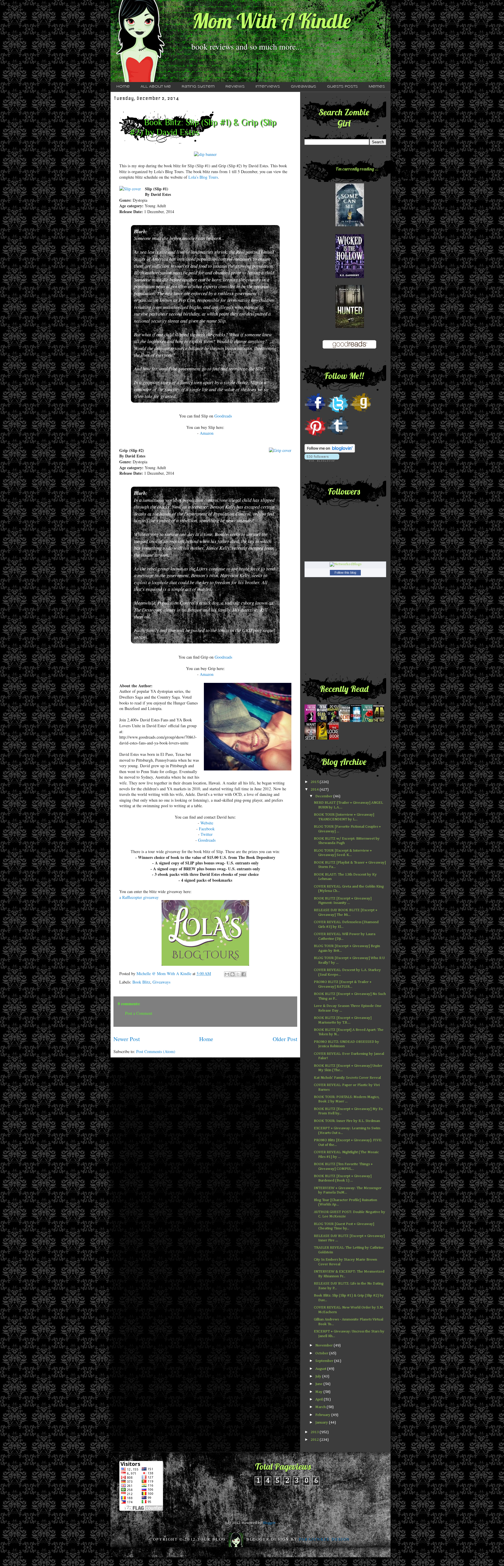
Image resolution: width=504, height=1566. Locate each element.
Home (123, 86)
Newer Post (126, 1039)
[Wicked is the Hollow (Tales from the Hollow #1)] (349, 277)
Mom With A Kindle (271, 21)
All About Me (156, 86)
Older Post (285, 1039)
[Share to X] (238, 974)
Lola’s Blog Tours (203, 177)
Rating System (198, 86)
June (319, 1384)
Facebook (207, 828)
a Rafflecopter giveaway (139, 897)
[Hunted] (349, 327)
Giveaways (303, 86)
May (319, 1392)
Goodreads (223, 416)
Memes (377, 86)
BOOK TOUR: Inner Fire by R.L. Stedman (347, 1121)
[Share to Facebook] (243, 974)
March (321, 1407)
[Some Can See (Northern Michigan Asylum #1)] (349, 225)
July (318, 1376)
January (322, 1422)
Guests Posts (342, 86)
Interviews (268, 86)
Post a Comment (138, 1013)
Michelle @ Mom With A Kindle (164, 973)
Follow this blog (345, 572)
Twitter (207, 834)
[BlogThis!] (232, 974)
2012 (315, 1440)
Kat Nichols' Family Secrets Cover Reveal (347, 1078)
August (321, 1369)
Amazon (207, 433)
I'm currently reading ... (357, 169)
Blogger (269, 1523)
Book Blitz (141, 982)
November (324, 1345)
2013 (315, 1432)
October (322, 1353)
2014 (315, 789)
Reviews (235, 86)
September (324, 1361)
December (324, 796)
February (323, 1415)
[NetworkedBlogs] (345, 564)
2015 (315, 782)
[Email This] (227, 974)
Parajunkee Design (324, 1539)
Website (206, 823)
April (319, 1399)
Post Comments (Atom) (155, 1051)
